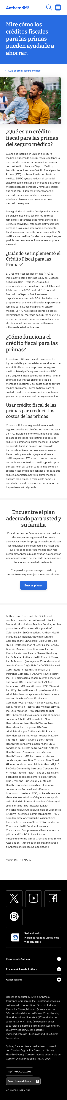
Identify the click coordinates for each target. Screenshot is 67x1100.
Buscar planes (33, 585)
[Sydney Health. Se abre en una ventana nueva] (15, 937)
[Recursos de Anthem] (59, 959)
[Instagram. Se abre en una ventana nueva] (14, 916)
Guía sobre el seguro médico (24, 70)
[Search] (45, 7)
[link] (17, 8)
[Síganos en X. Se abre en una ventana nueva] (14, 898)
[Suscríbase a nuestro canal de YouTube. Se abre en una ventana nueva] (33, 898)
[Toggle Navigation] (58, 7)
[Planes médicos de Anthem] (59, 969)
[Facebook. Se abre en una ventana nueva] (52, 898)
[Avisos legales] (59, 980)
